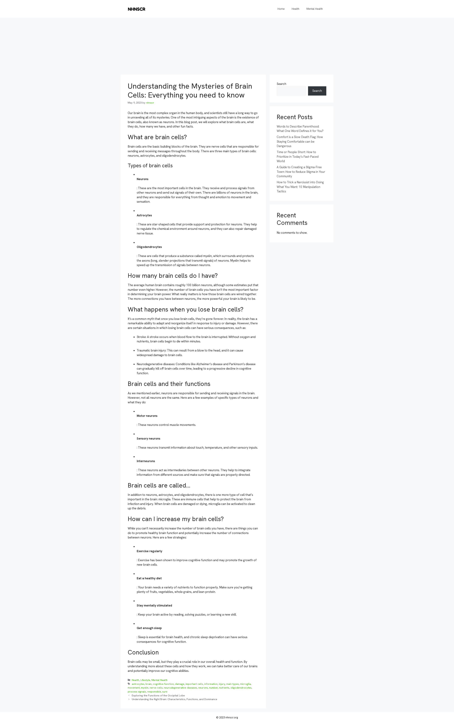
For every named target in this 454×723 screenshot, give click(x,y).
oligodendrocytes (241, 687)
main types (232, 684)
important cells (194, 684)
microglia (245, 684)
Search (281, 84)
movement (134, 687)
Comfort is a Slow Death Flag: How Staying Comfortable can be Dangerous (300, 141)
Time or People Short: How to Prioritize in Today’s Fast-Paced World (298, 156)
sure (164, 691)
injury (222, 684)
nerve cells (156, 687)
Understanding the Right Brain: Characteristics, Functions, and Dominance (174, 699)
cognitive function (163, 684)
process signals (137, 691)
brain (149, 684)
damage (179, 684)
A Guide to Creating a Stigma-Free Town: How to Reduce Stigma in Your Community (301, 171)
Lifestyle (145, 680)
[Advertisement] (227, 44)
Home (281, 9)
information (211, 684)
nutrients (224, 687)
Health (295, 9)
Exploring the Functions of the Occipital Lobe (158, 695)
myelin (144, 687)
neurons (203, 687)
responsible (154, 691)
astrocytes (138, 684)
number (213, 687)
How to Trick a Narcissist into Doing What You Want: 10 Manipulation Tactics (300, 186)
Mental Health (314, 9)
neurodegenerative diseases (180, 687)
